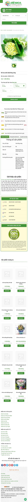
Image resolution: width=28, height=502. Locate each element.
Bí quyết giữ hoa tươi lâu (6, 453)
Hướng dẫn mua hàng (6, 483)
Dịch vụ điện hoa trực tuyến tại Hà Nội (9, 481)
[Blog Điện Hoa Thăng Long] (14, 465)
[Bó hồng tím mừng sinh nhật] (7, 356)
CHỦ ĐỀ (4, 30)
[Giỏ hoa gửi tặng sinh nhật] (7, 274)
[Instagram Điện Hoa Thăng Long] (17, 465)
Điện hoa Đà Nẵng (5, 419)
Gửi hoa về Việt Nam (5, 440)
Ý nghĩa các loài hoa (5, 455)
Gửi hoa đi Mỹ (4, 431)
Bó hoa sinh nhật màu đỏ (20, 310)
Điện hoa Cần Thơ (5, 423)
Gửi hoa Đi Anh (4, 433)
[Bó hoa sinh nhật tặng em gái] (7, 383)
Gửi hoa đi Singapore (5, 439)
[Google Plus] (9, 465)
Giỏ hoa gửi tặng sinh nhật (7, 282)
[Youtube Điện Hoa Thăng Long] (5, 465)
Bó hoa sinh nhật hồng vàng (7, 179)
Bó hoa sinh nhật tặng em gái (7, 392)
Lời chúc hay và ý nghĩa (6, 447)
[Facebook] (2, 465)
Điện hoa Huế (4, 421)
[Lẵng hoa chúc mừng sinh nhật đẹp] (20, 274)
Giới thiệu (3, 473)
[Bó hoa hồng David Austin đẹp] (20, 383)
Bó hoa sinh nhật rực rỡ (21, 337)
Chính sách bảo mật (5, 477)
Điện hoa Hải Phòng (5, 417)
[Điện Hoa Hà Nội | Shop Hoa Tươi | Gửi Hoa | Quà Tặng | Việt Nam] (14, 4)
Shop (2, 30)
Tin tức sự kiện (4, 446)
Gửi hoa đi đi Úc (4, 435)
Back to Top (25, 499)
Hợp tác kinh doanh (5, 475)
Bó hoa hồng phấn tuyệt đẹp (7, 337)
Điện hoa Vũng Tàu (5, 424)
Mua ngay (15, 99)
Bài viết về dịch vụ (5, 449)
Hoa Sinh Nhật (9, 30)
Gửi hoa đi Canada (5, 437)
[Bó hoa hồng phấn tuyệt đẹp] (7, 329)
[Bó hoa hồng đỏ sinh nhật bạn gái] (7, 301)
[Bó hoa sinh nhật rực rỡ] (20, 329)
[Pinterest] (7, 465)
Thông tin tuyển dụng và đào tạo (8, 451)
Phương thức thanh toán (6, 479)
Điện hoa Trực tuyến (5, 426)
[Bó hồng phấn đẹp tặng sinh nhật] (20, 356)
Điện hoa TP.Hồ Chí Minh (6, 415)
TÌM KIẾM (14, 23)
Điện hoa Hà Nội (4, 414)
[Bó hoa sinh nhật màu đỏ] (20, 301)
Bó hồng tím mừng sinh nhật (7, 365)
